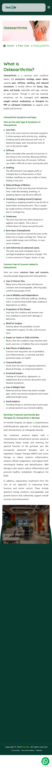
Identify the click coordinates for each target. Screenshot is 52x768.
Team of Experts (9, 630)
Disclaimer (39, 750)
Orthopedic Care (10, 604)
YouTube (6, 657)
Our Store (6, 639)
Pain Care (23, 46)
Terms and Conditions (28, 750)
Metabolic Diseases (11, 612)
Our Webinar (8, 661)
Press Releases (8, 665)
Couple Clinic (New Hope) (14, 600)
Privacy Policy (16, 750)
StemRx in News (9, 653)
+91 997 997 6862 (14, 713)
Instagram (7, 669)
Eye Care (6, 608)
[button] (49, 8)
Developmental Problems (14, 596)
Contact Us (13, 537)
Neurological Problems (12, 592)
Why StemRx (8, 626)
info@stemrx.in (13, 717)
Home (10, 46)
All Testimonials (9, 635)
